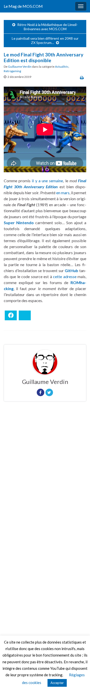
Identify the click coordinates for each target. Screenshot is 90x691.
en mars (63, 192)
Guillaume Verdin (20, 66)
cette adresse (64, 276)
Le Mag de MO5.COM (23, 6)
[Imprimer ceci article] (82, 77)
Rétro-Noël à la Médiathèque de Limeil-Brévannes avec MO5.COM (47, 26)
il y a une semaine (47, 180)
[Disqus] (45, 473)
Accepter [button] (57, 683)
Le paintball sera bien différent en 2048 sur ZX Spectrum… (45, 40)
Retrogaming (12, 71)
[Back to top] (78, 680)
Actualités (61, 66)
